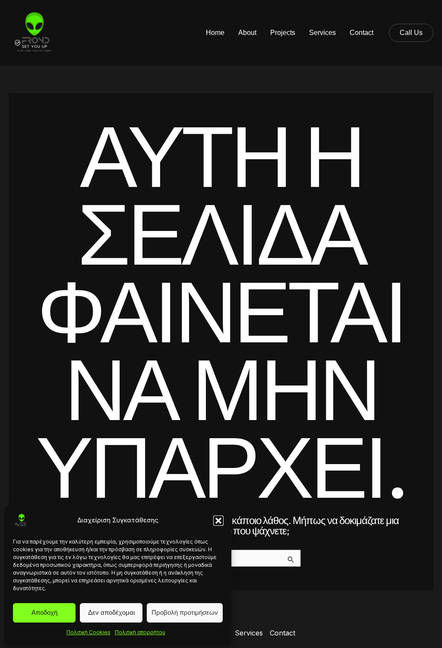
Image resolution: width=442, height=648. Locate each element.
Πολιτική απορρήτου (140, 632)
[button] (218, 520)
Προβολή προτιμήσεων (185, 612)
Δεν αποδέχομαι (111, 612)
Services (322, 32)
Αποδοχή (44, 612)
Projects (282, 32)
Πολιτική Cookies (88, 632)
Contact (361, 32)
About (247, 32)
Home (215, 32)
